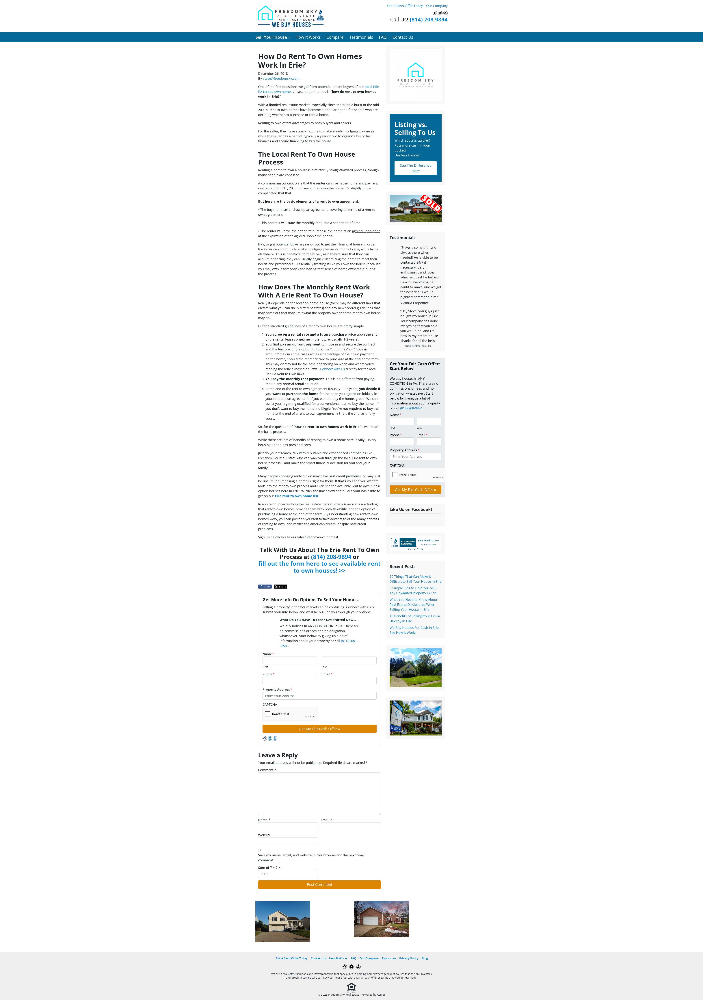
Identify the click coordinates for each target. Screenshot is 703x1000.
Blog (425, 958)
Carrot (381, 994)
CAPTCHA (270, 704)
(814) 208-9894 (429, 19)
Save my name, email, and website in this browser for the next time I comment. (312, 857)
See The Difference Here (416, 168)
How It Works (308, 37)
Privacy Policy (409, 958)
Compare (334, 37)
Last (324, 667)
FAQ (383, 37)
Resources (389, 958)
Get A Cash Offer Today (405, 5)
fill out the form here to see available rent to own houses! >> (319, 566)
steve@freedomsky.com (281, 78)
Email (327, 674)
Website (264, 835)
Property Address (277, 689)
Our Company (437, 5)
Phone (269, 674)
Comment (267, 770)
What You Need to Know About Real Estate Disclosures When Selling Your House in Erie (413, 604)
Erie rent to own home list (296, 496)
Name (268, 654)
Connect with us (332, 369)
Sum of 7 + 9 (269, 867)
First (265, 667)
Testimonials (361, 37)
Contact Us (403, 37)
